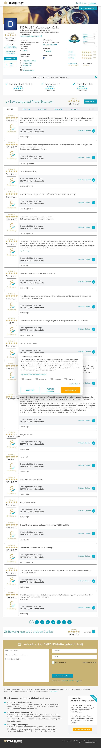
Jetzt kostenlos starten (82, 729)
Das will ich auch (81, 3)
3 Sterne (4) (58, 109)
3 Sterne (85, 39)
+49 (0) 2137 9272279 (29, 61)
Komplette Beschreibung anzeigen (30, 36)
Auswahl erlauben (50, 390)
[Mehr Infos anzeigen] (74, 38)
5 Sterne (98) (26, 109)
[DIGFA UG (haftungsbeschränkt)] (10, 24)
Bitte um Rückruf (60, 662)
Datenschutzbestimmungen (37, 374)
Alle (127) (10, 109)
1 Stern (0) (90, 109)
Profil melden (53, 691)
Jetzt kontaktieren (88, 8)
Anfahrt (25, 51)
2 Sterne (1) (74, 109)
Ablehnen (30, 390)
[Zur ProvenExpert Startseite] (13, 3)
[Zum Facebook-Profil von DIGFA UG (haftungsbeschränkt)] (44, 59)
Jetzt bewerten (10, 59)
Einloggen (93, 3)
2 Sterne (85, 41)
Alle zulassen (70, 390)
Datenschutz (87, 741)
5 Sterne (85, 34)
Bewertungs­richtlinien (67, 741)
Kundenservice (72, 63)
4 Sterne (85, 36)
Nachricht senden (62, 676)
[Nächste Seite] (69, 622)
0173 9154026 (27, 63)
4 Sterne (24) (42, 109)
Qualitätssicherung (78, 741)
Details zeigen (74, 384)
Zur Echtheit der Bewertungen (10, 52)
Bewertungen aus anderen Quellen (10, 47)
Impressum (24, 374)
